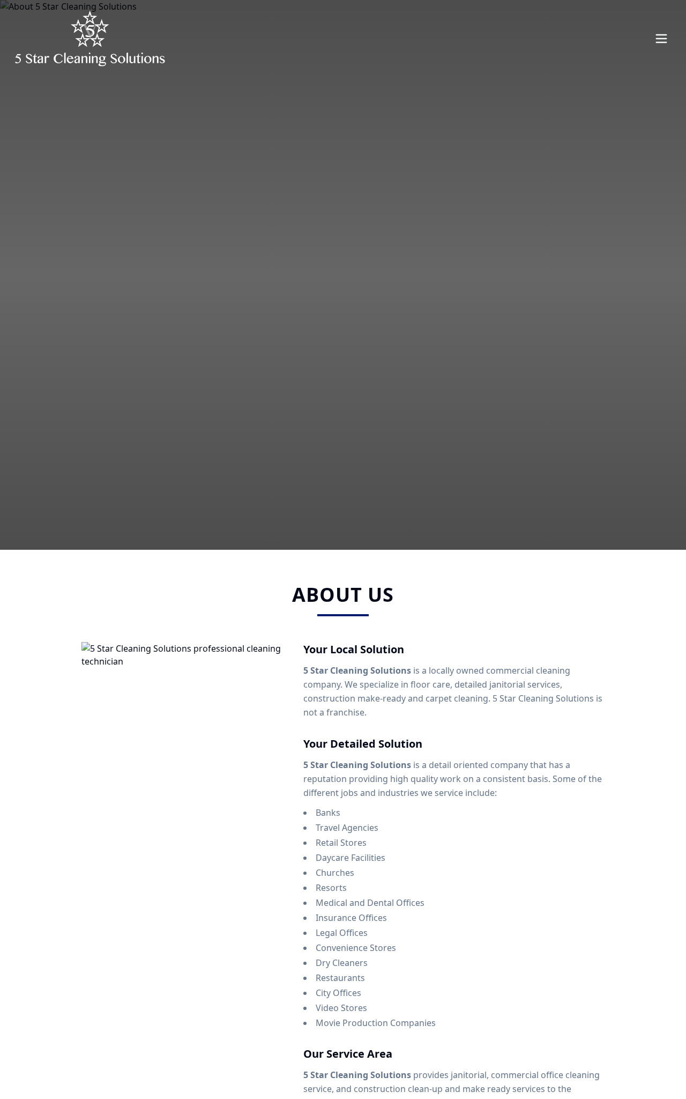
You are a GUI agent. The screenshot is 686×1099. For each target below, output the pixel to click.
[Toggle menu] (661, 38)
